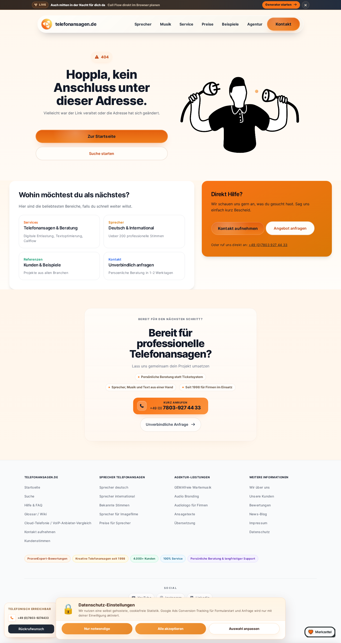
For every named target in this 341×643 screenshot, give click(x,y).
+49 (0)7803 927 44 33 (268, 245)
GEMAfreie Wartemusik (193, 487)
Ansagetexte (184, 514)
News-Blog (258, 514)
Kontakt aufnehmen (40, 532)
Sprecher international (117, 496)
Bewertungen (260, 505)
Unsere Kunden (261, 496)
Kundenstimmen (37, 541)
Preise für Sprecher (115, 523)
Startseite (32, 487)
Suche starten (101, 153)
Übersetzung (184, 523)
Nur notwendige (97, 629)
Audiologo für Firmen (191, 505)
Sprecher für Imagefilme (118, 514)
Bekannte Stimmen (114, 505)
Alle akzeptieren (171, 629)
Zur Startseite (102, 136)
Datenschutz (259, 532)
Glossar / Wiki (35, 514)
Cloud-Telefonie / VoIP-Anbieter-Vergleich (57, 523)
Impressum (258, 523)
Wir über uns (259, 487)
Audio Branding (186, 496)
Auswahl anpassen (244, 629)
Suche (29, 496)
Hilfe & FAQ (33, 505)
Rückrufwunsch (31, 629)
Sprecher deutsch (113, 487)
